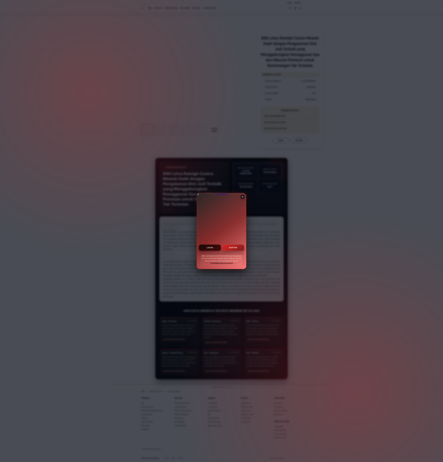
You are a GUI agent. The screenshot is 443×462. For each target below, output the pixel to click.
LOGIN (210, 248)
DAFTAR (233, 248)
